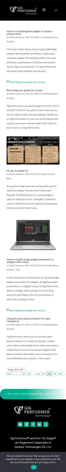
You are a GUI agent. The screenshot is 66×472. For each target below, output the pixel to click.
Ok (33, 467)
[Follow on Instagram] (26, 424)
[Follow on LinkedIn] (39, 424)
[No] (62, 462)
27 (43, 373)
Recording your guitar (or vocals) (24, 90)
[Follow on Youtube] (20, 424)
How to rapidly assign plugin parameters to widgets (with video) (30, 260)
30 (60, 373)
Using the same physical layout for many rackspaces (28, 320)
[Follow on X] (45, 424)
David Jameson (16, 37)
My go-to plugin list (17, 170)
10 (23, 373)
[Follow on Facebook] (33, 424)
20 (28, 373)
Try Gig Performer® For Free (33, 394)
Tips (17, 269)
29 (54, 373)
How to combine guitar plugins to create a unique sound (30, 32)
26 (38, 373)
